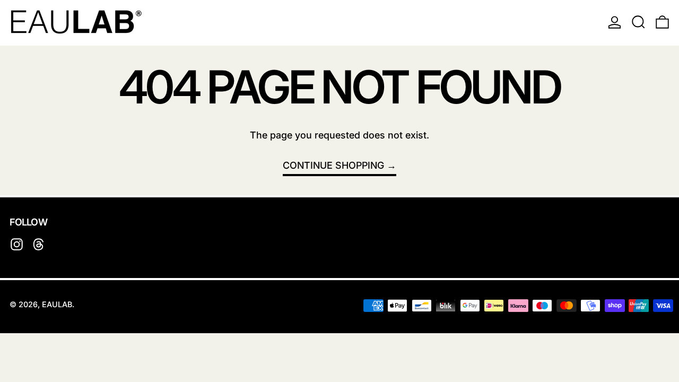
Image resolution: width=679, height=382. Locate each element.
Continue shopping (333, 165)
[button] (638, 22)
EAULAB (57, 304)
